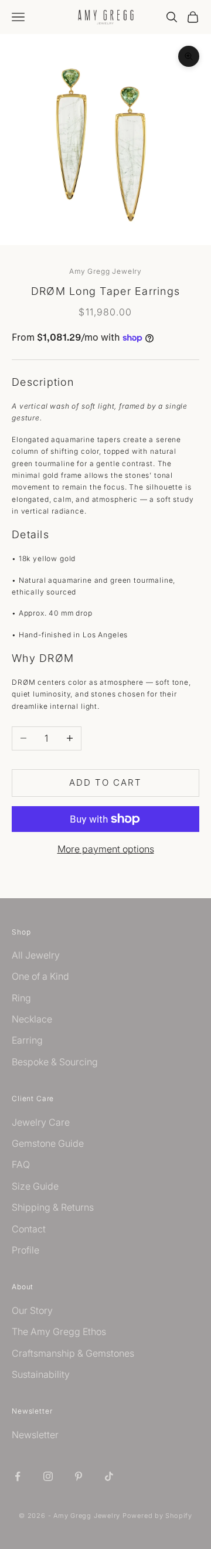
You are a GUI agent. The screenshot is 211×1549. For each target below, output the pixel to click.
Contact (29, 1229)
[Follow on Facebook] (17, 1476)
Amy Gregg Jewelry (105, 271)
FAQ (21, 1164)
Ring (21, 998)
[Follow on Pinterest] (78, 1476)
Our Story (32, 1310)
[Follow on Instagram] (48, 1476)
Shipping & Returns (53, 1207)
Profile (25, 1250)
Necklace (32, 1019)
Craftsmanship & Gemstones (73, 1353)
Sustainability (41, 1374)
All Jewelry (36, 955)
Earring (27, 1040)
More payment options (105, 849)
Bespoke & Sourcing (55, 1062)
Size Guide (35, 1186)
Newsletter (35, 1435)
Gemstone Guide (48, 1143)
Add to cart (105, 782)
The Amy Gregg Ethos (59, 1331)
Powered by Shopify (157, 1515)
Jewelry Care (41, 1122)
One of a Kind (40, 976)
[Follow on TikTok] (109, 1476)
